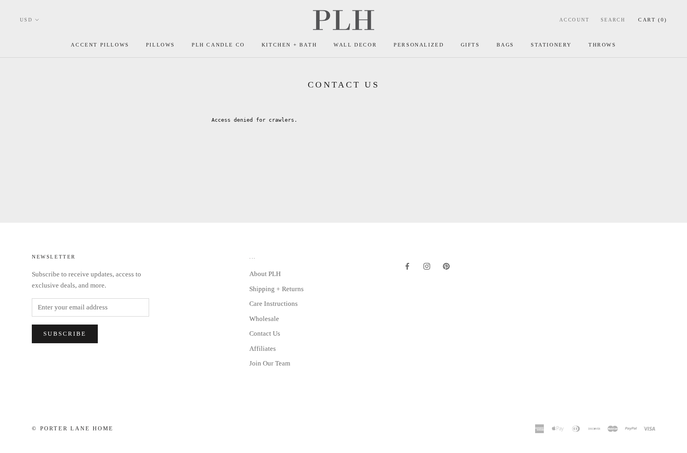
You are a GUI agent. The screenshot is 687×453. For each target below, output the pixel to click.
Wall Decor (355, 45)
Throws (602, 45)
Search (613, 20)
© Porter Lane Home (72, 429)
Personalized (419, 45)
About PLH (265, 274)
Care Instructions (273, 303)
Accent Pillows (100, 45)
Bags (505, 45)
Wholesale (264, 319)
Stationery (551, 45)
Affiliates (262, 348)
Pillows (160, 45)
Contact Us (264, 333)
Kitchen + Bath (289, 45)
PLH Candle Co (218, 45)
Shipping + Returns (276, 289)
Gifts (470, 45)
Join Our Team (269, 363)
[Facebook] (407, 266)
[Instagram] (426, 266)
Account (574, 20)
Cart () (652, 20)
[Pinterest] (446, 266)
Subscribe (64, 334)
